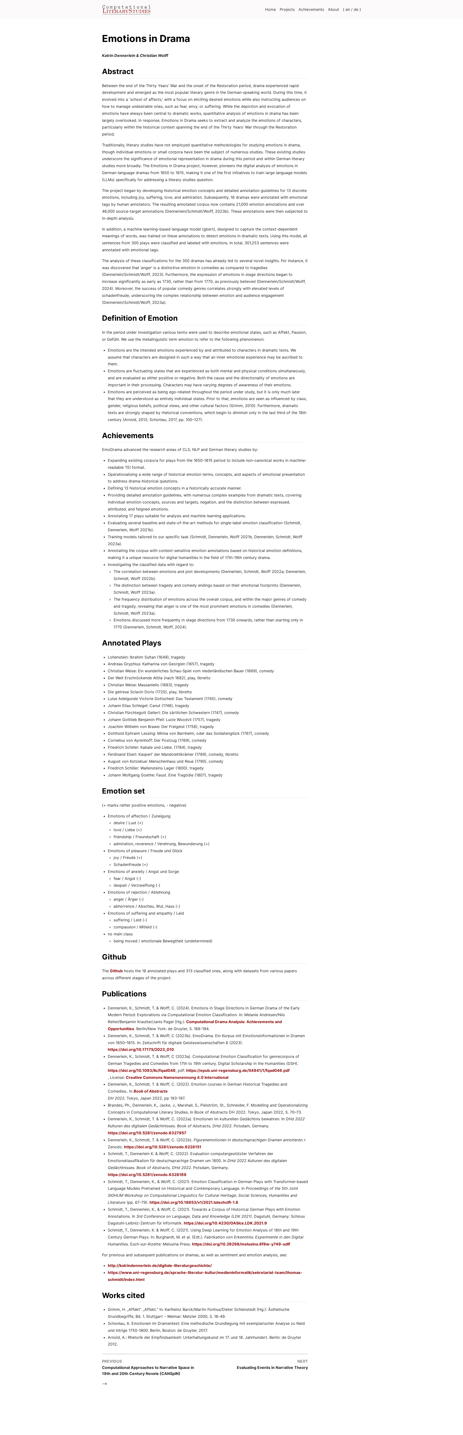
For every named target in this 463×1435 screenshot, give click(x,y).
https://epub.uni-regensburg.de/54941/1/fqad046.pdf (238, 1070)
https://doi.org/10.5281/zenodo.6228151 (162, 1146)
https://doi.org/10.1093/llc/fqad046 (142, 1070)
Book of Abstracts (151, 1091)
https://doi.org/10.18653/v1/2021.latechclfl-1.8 (194, 1202)
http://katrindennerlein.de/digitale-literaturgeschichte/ (160, 1265)
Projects (287, 9)
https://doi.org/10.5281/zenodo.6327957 (147, 1132)
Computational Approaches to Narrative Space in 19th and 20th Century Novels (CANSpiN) (148, 1370)
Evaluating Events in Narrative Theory (272, 1367)
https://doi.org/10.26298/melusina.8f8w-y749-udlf (241, 1244)
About (333, 9)
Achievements (311, 9)
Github (116, 970)
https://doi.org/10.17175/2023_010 (141, 1049)
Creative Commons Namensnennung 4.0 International (177, 1077)
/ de (354, 9)
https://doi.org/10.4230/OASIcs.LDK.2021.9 (225, 1223)
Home (270, 9)
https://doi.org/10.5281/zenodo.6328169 (147, 1174)
